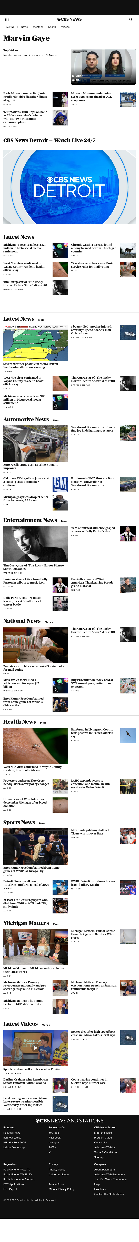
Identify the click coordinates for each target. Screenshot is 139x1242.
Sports (52, 27)
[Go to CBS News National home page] (69, 19)
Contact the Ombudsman (109, 1194)
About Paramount (104, 1169)
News (24, 27)
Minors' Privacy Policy (61, 1189)
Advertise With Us (104, 1147)
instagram (54, 1142)
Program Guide (103, 1137)
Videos (65, 27)
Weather (38, 27)
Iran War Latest (12, 1137)
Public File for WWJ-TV (17, 1169)
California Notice (59, 1174)
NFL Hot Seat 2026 (14, 1142)
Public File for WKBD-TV (17, 1174)
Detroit (9, 27)
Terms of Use (56, 1184)
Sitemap (99, 1157)
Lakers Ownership (14, 1147)
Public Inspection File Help (19, 1179)
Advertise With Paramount (109, 1174)
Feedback (100, 1189)
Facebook (55, 1137)
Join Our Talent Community (110, 1179)
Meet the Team (103, 1132)
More (41, 319)
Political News (11, 1132)
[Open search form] (130, 19)
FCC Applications (13, 1184)
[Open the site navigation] (26, 19)
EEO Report (10, 1189)
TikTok (52, 1147)
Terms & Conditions (105, 1152)
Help (97, 1184)
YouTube (54, 1132)
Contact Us (100, 1142)
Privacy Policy (57, 1169)
